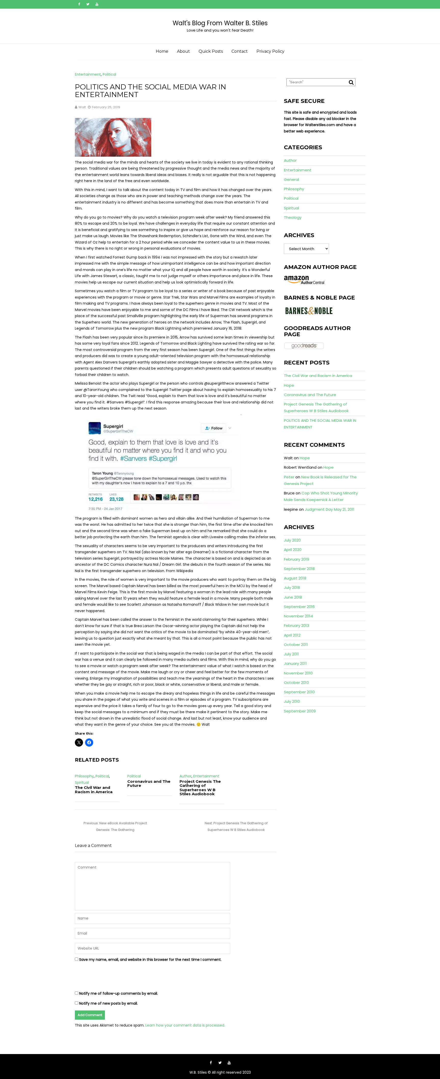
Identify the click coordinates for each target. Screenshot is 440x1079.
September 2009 (300, 711)
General (291, 179)
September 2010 (299, 692)
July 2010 (292, 701)
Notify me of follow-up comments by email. (118, 993)
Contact (239, 51)
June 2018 (293, 597)
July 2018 (292, 587)
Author (185, 776)
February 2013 (296, 625)
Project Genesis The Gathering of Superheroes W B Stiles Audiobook (200, 788)
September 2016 (299, 606)
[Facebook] (79, 4)
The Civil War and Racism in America (94, 789)
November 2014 (298, 616)
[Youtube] (97, 4)
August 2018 (295, 578)
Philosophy (84, 776)
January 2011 (295, 663)
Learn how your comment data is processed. (185, 1025)
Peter (289, 477)
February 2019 (296, 559)
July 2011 (291, 654)
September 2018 (299, 568)
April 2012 (292, 635)
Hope (289, 385)
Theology (292, 217)
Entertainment (88, 74)
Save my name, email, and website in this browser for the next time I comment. (150, 959)
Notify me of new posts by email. (108, 1003)
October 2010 (296, 682)
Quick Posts (211, 51)
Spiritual (82, 782)
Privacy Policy (270, 51)
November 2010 (298, 673)
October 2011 (296, 644)
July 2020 (292, 540)
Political (109, 74)
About (183, 51)
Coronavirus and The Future (148, 783)
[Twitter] (88, 4)
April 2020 (292, 549)
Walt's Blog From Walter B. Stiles (220, 23)
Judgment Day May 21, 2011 (329, 509)
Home (162, 51)
